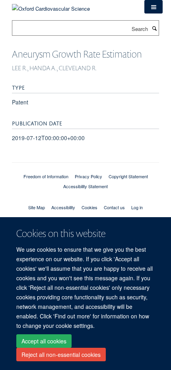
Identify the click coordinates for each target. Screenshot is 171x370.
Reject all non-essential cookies (61, 354)
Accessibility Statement (85, 186)
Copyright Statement (128, 176)
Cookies (89, 207)
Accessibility (63, 207)
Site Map (36, 207)
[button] (153, 6)
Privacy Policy (88, 176)
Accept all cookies (43, 341)
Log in (137, 207)
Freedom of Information (45, 176)
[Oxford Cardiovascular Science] (51, 6)
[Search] (154, 28)
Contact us (114, 207)
